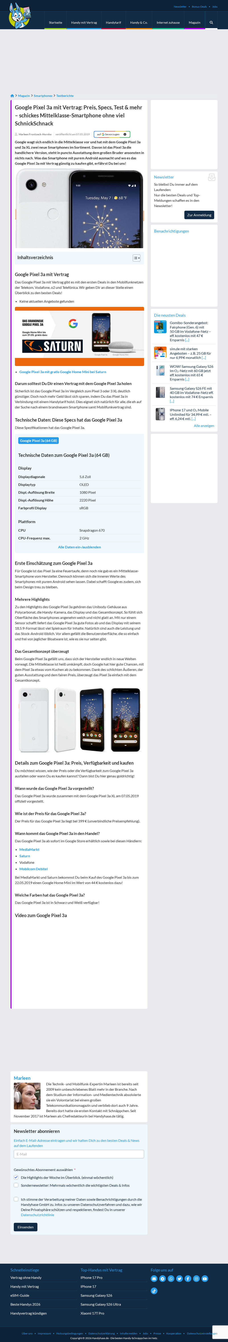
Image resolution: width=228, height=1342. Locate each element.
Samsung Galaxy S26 (96, 1295)
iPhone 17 (88, 1286)
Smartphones (43, 96)
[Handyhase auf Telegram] (162, 1278)
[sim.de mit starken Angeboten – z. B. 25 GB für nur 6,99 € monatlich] (160, 352)
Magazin (194, 22)
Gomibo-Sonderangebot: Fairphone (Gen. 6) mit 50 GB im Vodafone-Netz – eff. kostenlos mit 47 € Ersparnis (190, 331)
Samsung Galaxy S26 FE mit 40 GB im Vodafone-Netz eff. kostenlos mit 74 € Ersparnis (191, 392)
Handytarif (113, 22)
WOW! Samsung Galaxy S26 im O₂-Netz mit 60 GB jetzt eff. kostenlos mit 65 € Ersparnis (191, 372)
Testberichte (64, 96)
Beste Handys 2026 (25, 1304)
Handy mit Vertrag (84, 22)
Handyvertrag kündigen (28, 1313)
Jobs (215, 6)
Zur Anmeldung (199, 215)
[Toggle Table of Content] (134, 258)
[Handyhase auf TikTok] (154, 1291)
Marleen (22, 1078)
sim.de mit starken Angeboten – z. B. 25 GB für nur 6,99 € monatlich (190, 353)
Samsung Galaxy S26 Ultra (101, 1304)
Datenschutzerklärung (101, 1333)
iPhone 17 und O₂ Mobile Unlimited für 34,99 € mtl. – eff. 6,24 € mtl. (191, 414)
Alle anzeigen (204, 425)
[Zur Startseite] (12, 96)
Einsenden (26, 1227)
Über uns (27, 1333)
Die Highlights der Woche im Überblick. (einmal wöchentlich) (67, 1177)
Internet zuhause (168, 22)
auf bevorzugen (108, 134)
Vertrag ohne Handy (25, 1277)
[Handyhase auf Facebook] (188, 1278)
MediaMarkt (29, 849)
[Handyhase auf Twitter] (179, 1278)
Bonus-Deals (199, 6)
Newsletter (180, 6)
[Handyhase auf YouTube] (205, 1278)
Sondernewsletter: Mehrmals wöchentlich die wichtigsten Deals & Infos (75, 1185)
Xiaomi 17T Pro (92, 1313)
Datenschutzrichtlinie (37, 1215)
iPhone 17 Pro (91, 1277)
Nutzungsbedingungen (69, 1333)
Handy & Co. (139, 22)
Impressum (44, 1333)
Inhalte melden (128, 1333)
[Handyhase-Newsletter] (154, 1278)
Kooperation (173, 1333)
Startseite (55, 22)
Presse (157, 1333)
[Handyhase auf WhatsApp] (171, 1278)
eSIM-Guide (19, 1295)
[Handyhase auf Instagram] (196, 1278)
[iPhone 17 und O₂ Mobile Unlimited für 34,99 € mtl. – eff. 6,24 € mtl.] (160, 414)
